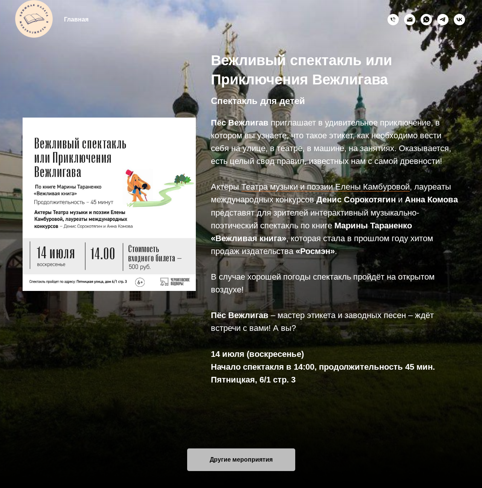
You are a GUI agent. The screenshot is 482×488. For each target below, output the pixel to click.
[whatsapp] (426, 19)
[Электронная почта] (409, 19)
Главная (76, 19)
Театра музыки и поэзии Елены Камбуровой (325, 186)
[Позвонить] (393, 19)
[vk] (459, 19)
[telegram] (442, 19)
